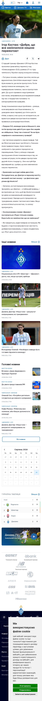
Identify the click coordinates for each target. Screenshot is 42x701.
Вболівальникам (8, 675)
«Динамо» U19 (8, 41)
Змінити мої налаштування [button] (25, 694)
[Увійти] (33, 2)
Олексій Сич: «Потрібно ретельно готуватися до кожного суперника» (16, 396)
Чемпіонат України (9, 393)
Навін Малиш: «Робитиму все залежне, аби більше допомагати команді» (16, 411)
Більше (34, 494)
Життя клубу (7, 368)
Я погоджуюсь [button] (25, 686)
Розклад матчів (8, 656)
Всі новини (21, 439)
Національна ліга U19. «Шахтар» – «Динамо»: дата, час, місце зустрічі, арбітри (20, 275)
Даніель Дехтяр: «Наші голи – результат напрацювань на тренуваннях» (14, 427)
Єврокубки (6, 642)
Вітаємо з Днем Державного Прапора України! (13, 372)
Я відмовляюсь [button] (25, 690)
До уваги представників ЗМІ (13, 384)
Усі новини (6, 638)
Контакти (5, 670)
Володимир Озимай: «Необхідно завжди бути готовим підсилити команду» (21, 351)
